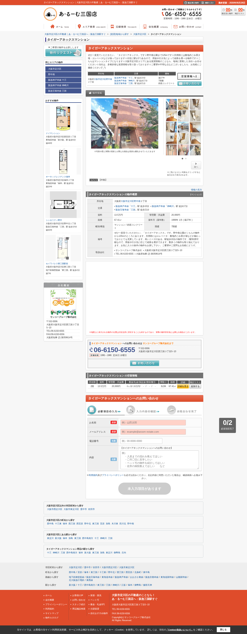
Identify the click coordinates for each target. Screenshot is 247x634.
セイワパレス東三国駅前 (57, 263)
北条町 (137, 572)
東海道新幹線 (167, 577)
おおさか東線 (136, 577)
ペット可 (94, 600)
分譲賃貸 (94, 609)
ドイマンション (53, 133)
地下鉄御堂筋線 (76, 577)
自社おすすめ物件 (99, 613)
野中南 (109, 79)
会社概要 (49, 600)
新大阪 (58, 538)
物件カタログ (51, 617)
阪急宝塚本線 (120, 83)
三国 (131, 83)
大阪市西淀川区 (54, 509)
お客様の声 (77, 595)
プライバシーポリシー (113, 475)
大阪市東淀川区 (71, 509)
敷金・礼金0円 (97, 604)
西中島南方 (87, 538)
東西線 (89, 580)
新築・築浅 (95, 595)
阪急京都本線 (151, 577)
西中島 (50, 523)
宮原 (102, 523)
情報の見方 (196, 189)
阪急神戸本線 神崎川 (58, 85)
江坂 (123, 585)
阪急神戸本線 (120, 78)
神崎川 (132, 80)
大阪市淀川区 (100, 79)
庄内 (124, 553)
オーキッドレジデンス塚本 (58, 177)
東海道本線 (107, 577)
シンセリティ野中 (54, 220)
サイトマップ (51, 613)
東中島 (146, 572)
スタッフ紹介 (78, 604)
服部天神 (147, 585)
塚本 (65, 523)
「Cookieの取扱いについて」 (179, 630)
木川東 (115, 523)
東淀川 (50, 538)
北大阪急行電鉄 (76, 580)
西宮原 (79, 523)
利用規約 (93, 475)
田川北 (122, 523)
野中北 (87, 523)
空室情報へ (188, 76)
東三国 (95, 523)
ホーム (48, 595)
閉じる (223, 629)
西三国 (72, 523)
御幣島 (117, 553)
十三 (131, 78)
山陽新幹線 (181, 577)
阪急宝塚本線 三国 (57, 91)
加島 (108, 523)
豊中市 (83, 509)
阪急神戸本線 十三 (57, 80)
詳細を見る (183, 386)
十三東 (58, 523)
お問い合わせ (78, 600)
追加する (195, 386)
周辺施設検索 (78, 609)
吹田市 (91, 509)
